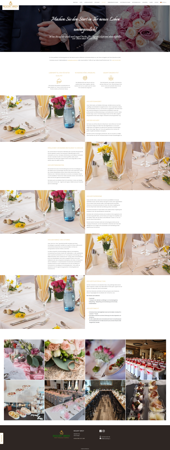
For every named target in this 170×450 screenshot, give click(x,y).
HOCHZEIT (104, 2)
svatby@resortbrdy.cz (73, 60)
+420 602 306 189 (105, 436)
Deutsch (164, 2)
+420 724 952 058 (116, 60)
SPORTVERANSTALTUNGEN (125, 2)
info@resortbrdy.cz (105, 438)
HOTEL (81, 2)
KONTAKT (156, 2)
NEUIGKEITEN (145, 2)
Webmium (87, 448)
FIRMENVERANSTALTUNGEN (113, 2)
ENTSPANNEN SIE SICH (136, 2)
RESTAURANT (97, 2)
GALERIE (151, 2)
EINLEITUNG (75, 2)
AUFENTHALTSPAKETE (88, 2)
